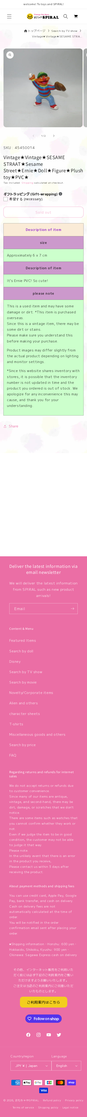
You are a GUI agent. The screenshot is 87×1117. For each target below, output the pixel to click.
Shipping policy (48, 1107)
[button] (9, 16)
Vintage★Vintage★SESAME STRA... (57, 36)
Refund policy (52, 1100)
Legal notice (70, 1107)
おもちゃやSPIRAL (27, 1100)
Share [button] (14, 426)
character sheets (24, 713)
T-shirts (16, 724)
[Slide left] (33, 136)
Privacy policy (74, 1100)
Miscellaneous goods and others (37, 734)
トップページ (36, 31)
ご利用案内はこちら (43, 1002)
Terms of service (23, 1107)
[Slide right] (54, 136)
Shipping (27, 182)
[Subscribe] (72, 608)
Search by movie (23, 682)
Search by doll (21, 651)
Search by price (22, 744)
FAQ (12, 755)
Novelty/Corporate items (31, 692)
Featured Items (22, 640)
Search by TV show (64, 31)
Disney (15, 661)
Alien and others (23, 703)
